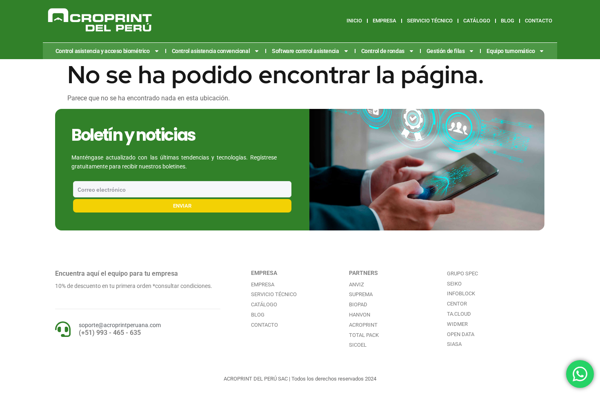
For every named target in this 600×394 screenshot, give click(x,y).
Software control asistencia (305, 51)
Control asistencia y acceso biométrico (103, 51)
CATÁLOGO (476, 21)
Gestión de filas (446, 51)
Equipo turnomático (511, 51)
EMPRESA (384, 21)
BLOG (507, 21)
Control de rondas (382, 51)
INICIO (354, 21)
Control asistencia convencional (211, 51)
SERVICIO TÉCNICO (430, 21)
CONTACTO (538, 21)
